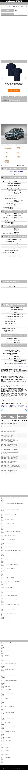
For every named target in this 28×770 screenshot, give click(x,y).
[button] (25, 77)
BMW (14, 6)
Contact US (23, 768)
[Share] (26, 3)
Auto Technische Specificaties (6, 6)
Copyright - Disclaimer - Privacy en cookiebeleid (10, 768)
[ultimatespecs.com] (14, 1)
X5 (16, 6)
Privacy (20, 768)
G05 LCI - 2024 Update (18, 171)
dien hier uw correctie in (23, 366)
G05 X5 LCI (20, 6)
